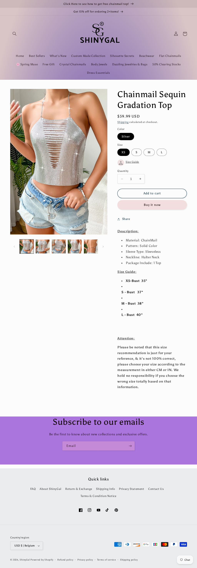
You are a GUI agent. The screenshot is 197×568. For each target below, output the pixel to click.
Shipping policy (129, 559)
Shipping (123, 122)
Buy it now (152, 205)
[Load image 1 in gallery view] (27, 246)
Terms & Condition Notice (98, 496)
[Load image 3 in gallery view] (59, 246)
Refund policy (65, 559)
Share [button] (126, 219)
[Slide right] (103, 246)
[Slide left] (14, 246)
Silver (126, 136)
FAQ (33, 489)
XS (123, 152)
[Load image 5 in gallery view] (91, 246)
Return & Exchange (78, 489)
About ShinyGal (50, 489)
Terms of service (106, 559)
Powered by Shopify (41, 559)
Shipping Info (105, 489)
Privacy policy (85, 559)
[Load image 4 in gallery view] (75, 246)
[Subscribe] (130, 445)
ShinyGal (25, 559)
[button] (14, 33)
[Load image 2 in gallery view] (43, 246)
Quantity (122, 171)
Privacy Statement (131, 489)
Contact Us (156, 489)
